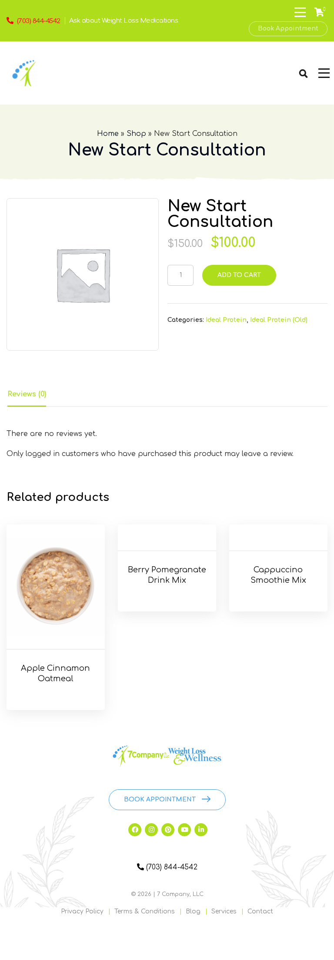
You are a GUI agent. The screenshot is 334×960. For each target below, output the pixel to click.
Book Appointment (288, 28)
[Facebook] (134, 829)
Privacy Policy (82, 911)
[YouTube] (184, 829)
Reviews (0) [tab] (26, 394)
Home (108, 134)
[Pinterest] (167, 829)
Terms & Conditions (144, 911)
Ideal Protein (226, 320)
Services (224, 911)
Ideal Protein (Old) (278, 320)
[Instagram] (151, 829)
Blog (193, 911)
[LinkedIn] (200, 829)
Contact (260, 911)
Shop (136, 134)
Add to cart (239, 275)
